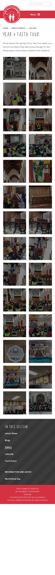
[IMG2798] (40, 248)
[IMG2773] (40, 145)
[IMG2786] (40, 171)
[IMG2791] (14, 222)
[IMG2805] (14, 299)
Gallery (33, 28)
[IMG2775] (40, 119)
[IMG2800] (40, 274)
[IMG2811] (14, 351)
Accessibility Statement (27, 491)
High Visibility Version (27, 489)
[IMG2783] (40, 68)
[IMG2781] (14, 94)
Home (5, 28)
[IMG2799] (14, 274)
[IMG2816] (14, 402)
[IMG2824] (14, 68)
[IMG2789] (14, 197)
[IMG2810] (40, 325)
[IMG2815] (40, 377)
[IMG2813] (14, 377)
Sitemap (27, 494)
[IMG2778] (40, 94)
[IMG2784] (14, 171)
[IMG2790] (40, 197)
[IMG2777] (14, 119)
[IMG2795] (14, 248)
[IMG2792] (40, 222)
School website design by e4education (27, 500)
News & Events (18, 28)
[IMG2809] (14, 325)
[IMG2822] (40, 402)
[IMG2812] (40, 351)
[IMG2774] (14, 145)
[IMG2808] (40, 299)
